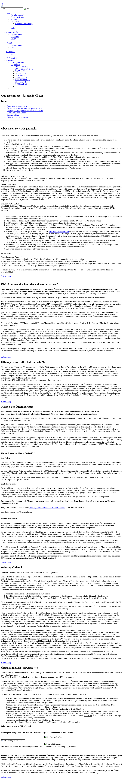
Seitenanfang (6, 276)
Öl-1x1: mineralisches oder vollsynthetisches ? (24, 108)
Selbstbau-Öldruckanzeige (59, 232)
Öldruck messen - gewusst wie (18, 117)
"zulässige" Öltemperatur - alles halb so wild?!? (25, 111)
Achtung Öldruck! (14, 115)
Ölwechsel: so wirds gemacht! (18, 106)
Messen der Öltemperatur (16, 113)
